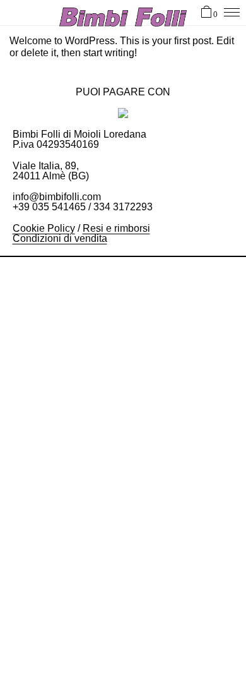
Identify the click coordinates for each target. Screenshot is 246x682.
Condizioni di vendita (60, 238)
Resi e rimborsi (116, 228)
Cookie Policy (44, 228)
